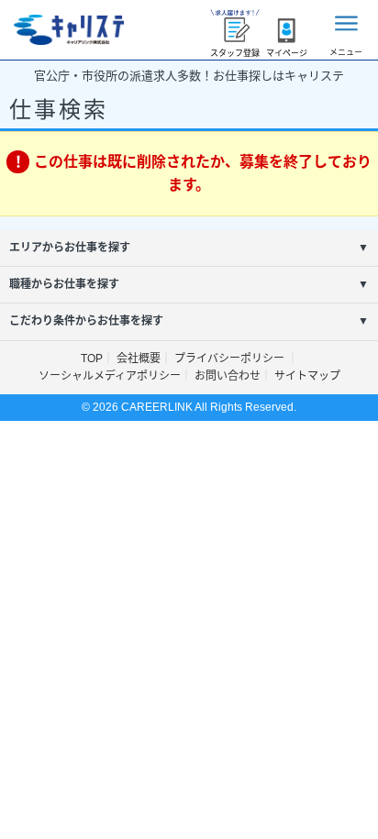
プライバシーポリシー (230, 358)
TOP (92, 358)
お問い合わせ (228, 376)
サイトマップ (307, 376)
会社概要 (139, 358)
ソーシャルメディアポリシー (110, 376)
